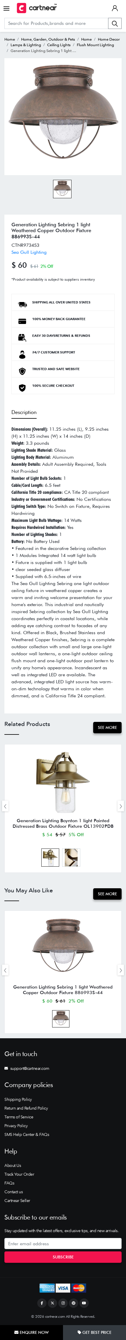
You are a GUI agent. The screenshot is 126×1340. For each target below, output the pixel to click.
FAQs (9, 1183)
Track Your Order (19, 1174)
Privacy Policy (16, 1125)
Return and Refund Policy (26, 1108)
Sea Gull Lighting (29, 252)
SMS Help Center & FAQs (26, 1134)
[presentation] (5, 806)
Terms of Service (18, 1117)
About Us (12, 1165)
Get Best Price (96, 1332)
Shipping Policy (18, 1099)
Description (24, 412)
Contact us (13, 1191)
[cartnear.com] (37, 8)
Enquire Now (33, 1332)
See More (107, 727)
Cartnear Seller (17, 1200)
